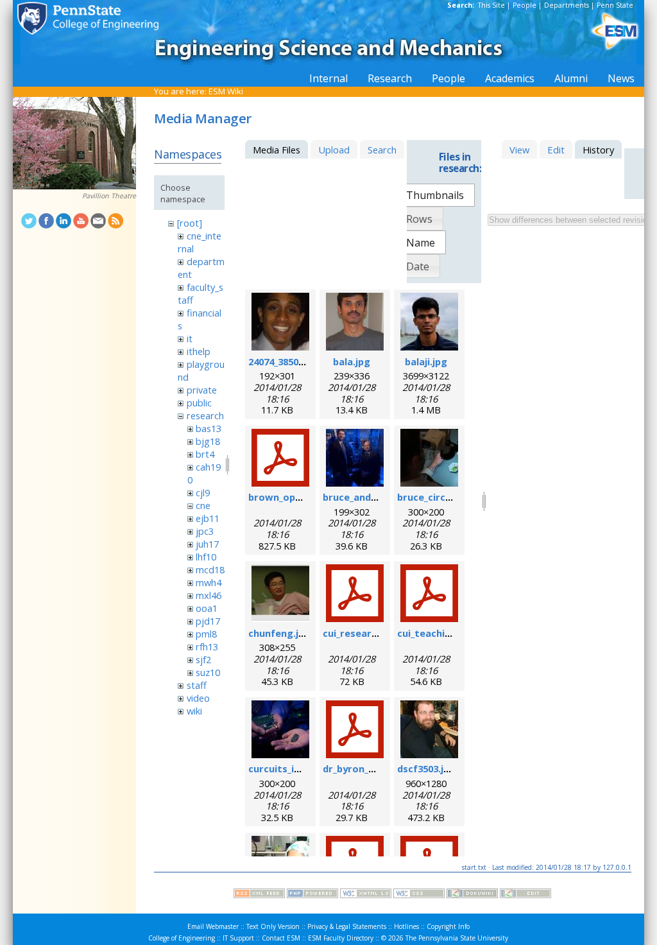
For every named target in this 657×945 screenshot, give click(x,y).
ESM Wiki (226, 91)
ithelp (198, 351)
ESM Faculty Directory (340, 937)
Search (382, 149)
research (205, 415)
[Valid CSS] (419, 895)
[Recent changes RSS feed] (259, 895)
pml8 (206, 633)
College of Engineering (181, 937)
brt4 (205, 453)
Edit (556, 149)
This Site (491, 5)
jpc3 (205, 531)
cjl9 (203, 492)
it (189, 338)
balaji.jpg (426, 361)
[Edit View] (525, 895)
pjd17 (208, 620)
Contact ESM (281, 937)
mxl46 (208, 595)
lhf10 (206, 556)
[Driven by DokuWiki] (472, 895)
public (199, 402)
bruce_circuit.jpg (436, 496)
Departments (566, 5)
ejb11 (207, 518)
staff (197, 685)
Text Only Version (273, 926)
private (202, 389)
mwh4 (208, 582)
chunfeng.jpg (279, 633)
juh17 (207, 543)
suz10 (208, 672)
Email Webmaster (213, 926)
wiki (194, 710)
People (524, 5)
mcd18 (210, 569)
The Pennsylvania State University (456, 937)
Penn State (615, 5)
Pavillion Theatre (109, 195)
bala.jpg (351, 361)
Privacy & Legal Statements (346, 926)
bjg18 (208, 441)
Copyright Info (448, 926)
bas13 (208, 428)
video (198, 697)
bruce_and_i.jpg (359, 496)
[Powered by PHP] (312, 895)
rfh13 (207, 646)
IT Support (238, 937)
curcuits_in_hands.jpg (298, 768)
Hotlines (406, 926)
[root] (189, 222)
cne (203, 505)
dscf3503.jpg (426, 768)
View (519, 149)
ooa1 (207, 608)
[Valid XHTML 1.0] (365, 895)
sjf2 (203, 659)
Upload (334, 149)
